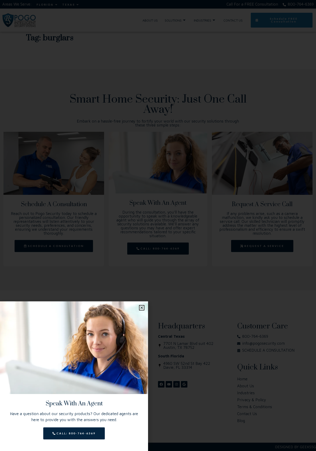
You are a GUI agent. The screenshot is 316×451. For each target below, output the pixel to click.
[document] (158, 225)
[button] (141, 307)
